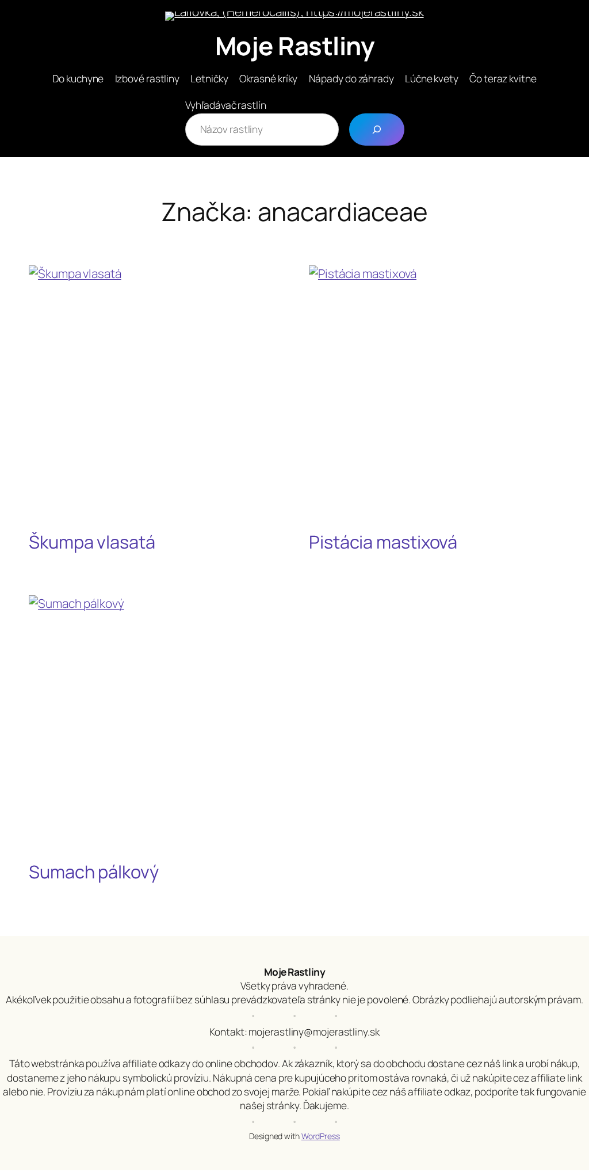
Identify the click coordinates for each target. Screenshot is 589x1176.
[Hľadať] (376, 129)
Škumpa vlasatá (92, 542)
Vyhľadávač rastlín (225, 105)
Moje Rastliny (294, 45)
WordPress (320, 1136)
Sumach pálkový (94, 872)
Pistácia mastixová (383, 542)
